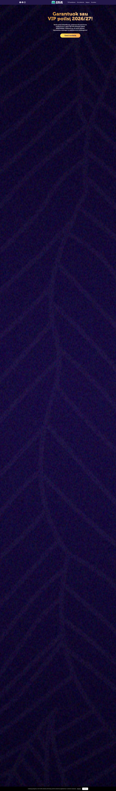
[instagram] (25, 2)
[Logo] (57, 2)
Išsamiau (79, 788)
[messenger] (20, 2)
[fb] (22, 2)
